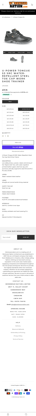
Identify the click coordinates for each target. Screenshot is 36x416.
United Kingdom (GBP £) (17, 385)
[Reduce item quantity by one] (3, 136)
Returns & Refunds (18, 329)
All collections (6, 17)
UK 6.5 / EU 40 (10, 125)
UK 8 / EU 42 (10, 128)
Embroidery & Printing (18, 332)
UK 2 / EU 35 (26, 115)
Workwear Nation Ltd (19, 397)
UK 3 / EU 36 (10, 118)
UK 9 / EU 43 (26, 128)
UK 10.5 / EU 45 (26, 109)
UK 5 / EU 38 (10, 122)
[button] (6, 37)
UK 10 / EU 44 (10, 109)
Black (10, 101)
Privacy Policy (18, 336)
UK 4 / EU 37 (26, 118)
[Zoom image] (18, 37)
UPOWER (5, 86)
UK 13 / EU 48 (10, 115)
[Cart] (32, 5)
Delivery (18, 326)
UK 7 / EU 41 (26, 125)
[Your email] (9, 237)
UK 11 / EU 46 (10, 112)
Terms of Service (18, 339)
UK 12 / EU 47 (26, 112)
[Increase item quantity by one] (8, 136)
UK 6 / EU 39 (26, 122)
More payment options (18, 151)
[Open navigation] (4, 5)
